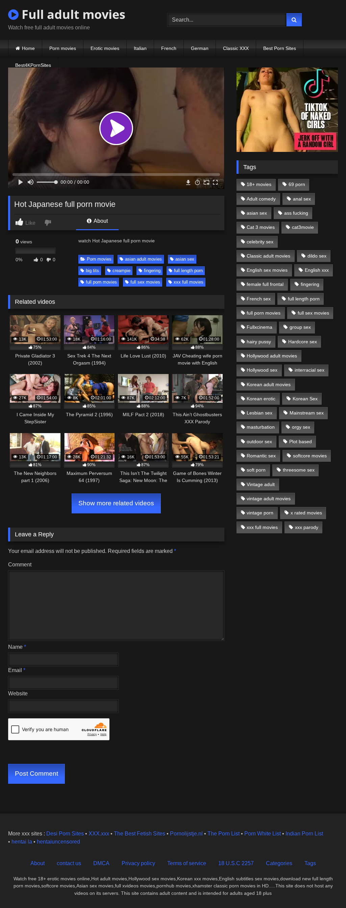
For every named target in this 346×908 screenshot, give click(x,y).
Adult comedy (261, 199)
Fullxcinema (259, 327)
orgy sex (301, 427)
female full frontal (265, 284)
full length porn (188, 270)
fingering (152, 270)
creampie (121, 270)
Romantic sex (261, 455)
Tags (310, 863)
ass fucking (296, 213)
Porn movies (62, 48)
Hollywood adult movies (272, 355)
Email (16, 670)
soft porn (256, 470)
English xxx (317, 270)
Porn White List (262, 833)
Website (18, 693)
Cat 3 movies (261, 227)
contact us (69, 863)
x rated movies (306, 512)
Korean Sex (305, 398)
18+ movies (259, 184)
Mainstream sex (307, 413)
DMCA (101, 863)
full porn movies (101, 282)
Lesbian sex (259, 413)
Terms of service (186, 863)
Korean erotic (261, 398)
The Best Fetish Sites (139, 833)
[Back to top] (325, 887)
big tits (92, 270)
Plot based (300, 441)
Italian (140, 48)
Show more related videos (116, 503)
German (199, 48)
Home (28, 48)
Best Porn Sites (279, 48)
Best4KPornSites (33, 65)
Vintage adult (261, 484)
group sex (300, 327)
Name (17, 647)
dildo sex (316, 256)
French (168, 48)
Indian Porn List (304, 833)
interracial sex (309, 370)
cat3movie (303, 227)
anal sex (302, 199)
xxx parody (306, 527)
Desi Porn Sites (65, 833)
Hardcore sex (302, 341)
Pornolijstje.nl (186, 833)
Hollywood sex (262, 370)
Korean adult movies (269, 384)
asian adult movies (143, 259)
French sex (259, 298)
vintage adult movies (269, 498)
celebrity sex (260, 241)
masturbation (261, 427)
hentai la (21, 842)
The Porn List (223, 833)
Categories (279, 863)
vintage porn (260, 512)
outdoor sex (259, 441)
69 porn (297, 184)
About (100, 221)
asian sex (184, 259)
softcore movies (310, 455)
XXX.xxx (99, 833)
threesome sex (299, 470)
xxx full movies (188, 282)
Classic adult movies (268, 256)
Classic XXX (236, 48)
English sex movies (267, 270)
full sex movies (145, 282)
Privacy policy (138, 863)
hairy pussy (259, 341)
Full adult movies (72, 14)
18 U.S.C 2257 (236, 863)
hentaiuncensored (58, 842)
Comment (19, 564)
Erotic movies (105, 48)
